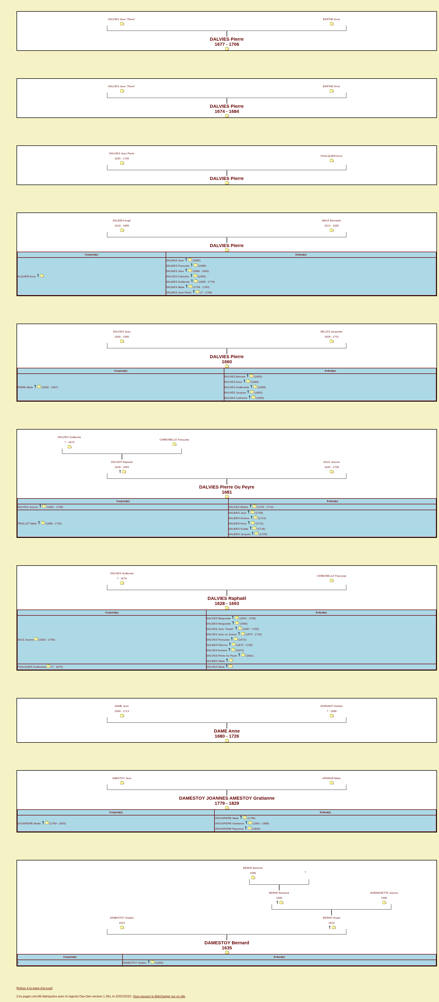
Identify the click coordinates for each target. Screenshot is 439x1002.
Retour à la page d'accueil (35, 988)
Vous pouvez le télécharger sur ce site (159, 996)
